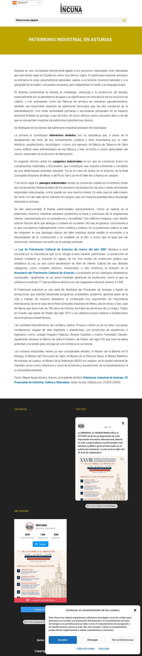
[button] (135, 610)
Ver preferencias (122, 639)
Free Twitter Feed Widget (103, 506)
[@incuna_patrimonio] (29, 526)
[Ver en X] (123, 423)
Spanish (22, 2)
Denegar (92, 639)
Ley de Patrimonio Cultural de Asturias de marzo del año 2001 (62, 249)
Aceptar (63, 639)
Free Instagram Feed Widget (42, 622)
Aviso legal (103, 648)
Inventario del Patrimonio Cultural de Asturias (44, 272)
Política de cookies (86, 648)
